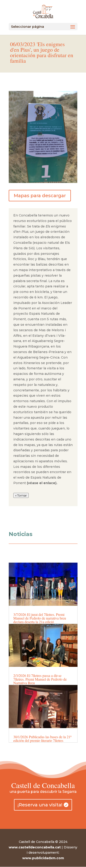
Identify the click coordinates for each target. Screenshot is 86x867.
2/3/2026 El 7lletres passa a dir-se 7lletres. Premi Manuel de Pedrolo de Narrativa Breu (40, 679)
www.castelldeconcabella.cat (35, 847)
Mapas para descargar (40, 195)
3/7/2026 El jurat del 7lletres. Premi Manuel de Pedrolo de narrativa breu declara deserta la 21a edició (39, 618)
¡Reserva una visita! (40, 805)
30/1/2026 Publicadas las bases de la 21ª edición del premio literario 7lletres (42, 738)
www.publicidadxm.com (43, 858)
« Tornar (21, 495)
